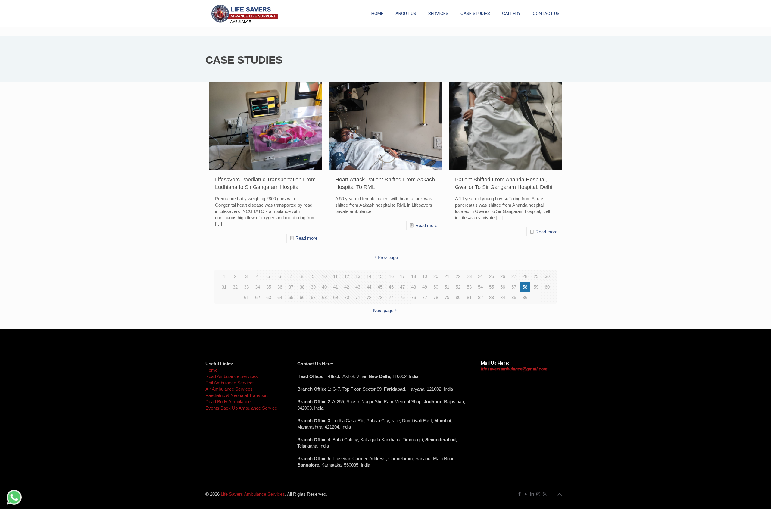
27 (513, 276)
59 (536, 286)
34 (257, 286)
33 (246, 286)
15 (380, 276)
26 (502, 276)
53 (469, 286)
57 (513, 286)
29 (536, 276)
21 (447, 276)
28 (525, 276)
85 (513, 297)
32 (235, 286)
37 (291, 286)
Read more (306, 238)
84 (502, 297)
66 (302, 297)
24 (480, 276)
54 (480, 286)
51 (447, 286)
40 (324, 286)
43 (357, 286)
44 (369, 286)
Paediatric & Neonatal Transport (236, 395)
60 (547, 286)
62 (257, 297)
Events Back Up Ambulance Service (241, 408)
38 (302, 286)
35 (268, 286)
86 (525, 297)
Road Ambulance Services (231, 376)
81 (469, 297)
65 (291, 297)
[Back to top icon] (559, 494)
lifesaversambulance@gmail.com (514, 369)
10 (324, 276)
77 (424, 297)
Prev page (388, 257)
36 (279, 286)
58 (525, 286)
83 (491, 297)
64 (279, 297)
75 (402, 297)
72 (369, 297)
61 (246, 297)
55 (491, 286)
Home (211, 370)
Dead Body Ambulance (228, 401)
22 (458, 276)
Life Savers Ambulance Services (253, 494)
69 (335, 297)
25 (491, 276)
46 (391, 286)
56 (502, 286)
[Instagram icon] (538, 494)
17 (402, 276)
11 (335, 276)
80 (458, 297)
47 (402, 286)
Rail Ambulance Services (230, 382)
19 (424, 276)
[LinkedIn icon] (532, 494)
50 (435, 286)
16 (391, 276)
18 (413, 276)
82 (480, 297)
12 (346, 276)
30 (547, 276)
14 (369, 276)
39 (313, 286)
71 (357, 297)
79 (447, 297)
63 (268, 297)
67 (313, 297)
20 (435, 276)
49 (424, 286)
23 (469, 276)
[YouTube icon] (525, 494)
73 (380, 297)
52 (458, 286)
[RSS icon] (544, 494)
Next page (383, 310)
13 (357, 276)
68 (324, 297)
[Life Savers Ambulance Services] (244, 13)
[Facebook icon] (519, 494)
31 (224, 286)
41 (335, 286)
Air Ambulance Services (229, 389)
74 (391, 297)
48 (413, 286)
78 (435, 297)
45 (380, 286)
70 (346, 297)
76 (413, 297)
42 (346, 286)
